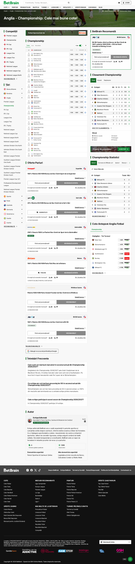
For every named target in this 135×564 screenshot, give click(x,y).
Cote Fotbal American (10, 495)
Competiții (38, 530)
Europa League (40, 486)
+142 (71, 81)
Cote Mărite (102, 495)
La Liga (37, 492)
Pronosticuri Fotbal (41, 509)
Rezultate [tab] (38, 45)
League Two (8, 121)
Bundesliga (38, 495)
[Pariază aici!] (97, 64)
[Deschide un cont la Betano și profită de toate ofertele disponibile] (80, 277)
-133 (71, 70)
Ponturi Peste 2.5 (72, 501)
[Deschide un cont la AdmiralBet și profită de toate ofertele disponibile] (80, 248)
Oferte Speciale (103, 492)
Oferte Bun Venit (9, 512)
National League (9, 129)
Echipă (96, 87)
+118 (71, 86)
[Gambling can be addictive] (29, 550)
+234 (76, 107)
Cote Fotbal (7, 483)
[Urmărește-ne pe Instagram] (27, 470)
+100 (71, 102)
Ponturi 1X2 (70, 498)
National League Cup (11, 133)
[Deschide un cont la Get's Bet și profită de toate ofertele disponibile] (80, 217)
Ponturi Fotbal (71, 483)
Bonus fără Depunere (10, 518)
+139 (71, 112)
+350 (76, 65)
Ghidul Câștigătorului (73, 515)
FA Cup (6, 109)
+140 (81, 54)
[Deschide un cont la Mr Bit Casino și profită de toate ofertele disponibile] (80, 338)
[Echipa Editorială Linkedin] (85, 421)
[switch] (79, 45)
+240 (76, 54)
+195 (81, 75)
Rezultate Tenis (40, 524)
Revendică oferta (71, 183)
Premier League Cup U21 (12, 179)
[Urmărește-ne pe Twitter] (35, 470)
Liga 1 (37, 501)
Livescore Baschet (41, 518)
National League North (11, 137)
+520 (81, 65)
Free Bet (100, 489)
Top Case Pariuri (103, 483)
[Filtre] (85, 45)
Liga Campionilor (40, 483)
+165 (71, 91)
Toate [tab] (28, 45)
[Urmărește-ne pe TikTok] (39, 470)
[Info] (130, 559)
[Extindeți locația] (22, 89)
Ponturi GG (70, 495)
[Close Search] (68, 2)
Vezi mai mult (71, 302)
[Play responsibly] (47, 550)
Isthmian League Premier (12, 156)
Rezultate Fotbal (40, 521)
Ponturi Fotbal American (74, 492)
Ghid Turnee (70, 512)
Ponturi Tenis (71, 486)
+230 (76, 59)
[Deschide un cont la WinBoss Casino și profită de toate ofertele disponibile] (80, 307)
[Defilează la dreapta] (129, 163)
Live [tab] (32, 45)
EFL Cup (6, 113)
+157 (81, 91)
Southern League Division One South (12, 161)
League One (8, 117)
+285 (71, 96)
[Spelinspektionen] (101, 550)
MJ (128, 175)
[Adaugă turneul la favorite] (29, 50)
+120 (71, 107)
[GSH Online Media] (119, 550)
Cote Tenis (7, 486)
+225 (81, 59)
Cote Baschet (8, 489)
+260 (76, 102)
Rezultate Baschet (41, 527)
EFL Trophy (7, 125)
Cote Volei (7, 501)
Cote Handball (8, 492)
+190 (81, 112)
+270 (81, 102)
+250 (81, 86)
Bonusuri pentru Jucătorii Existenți (14, 521)
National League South (11, 141)
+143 (71, 75)
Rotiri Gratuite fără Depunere (13, 515)
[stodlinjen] (83, 550)
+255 (76, 91)
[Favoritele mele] (119, 2)
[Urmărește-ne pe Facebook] (31, 470)
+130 (71, 59)
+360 (81, 70)
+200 (71, 54)
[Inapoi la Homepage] (11, 2)
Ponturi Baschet (72, 489)
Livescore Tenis (40, 515)
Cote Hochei (7, 498)
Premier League (9, 101)
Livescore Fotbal (40, 512)
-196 (71, 65)
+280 (76, 70)
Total (124, 175)
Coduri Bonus (8, 509)
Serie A (37, 498)
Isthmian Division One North (13, 145)
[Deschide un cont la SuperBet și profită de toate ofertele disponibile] (80, 188)
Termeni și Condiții (72, 509)
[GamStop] (65, 550)
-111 (81, 96)
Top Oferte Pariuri (103, 486)
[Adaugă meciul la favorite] (28, 53)
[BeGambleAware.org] (11, 550)
